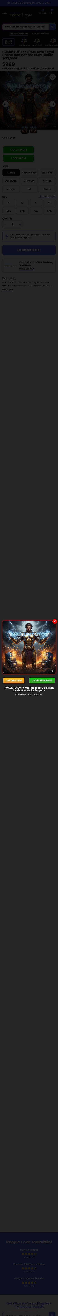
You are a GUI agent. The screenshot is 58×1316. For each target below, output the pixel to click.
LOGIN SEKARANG (42, 680)
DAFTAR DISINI (14, 680)
